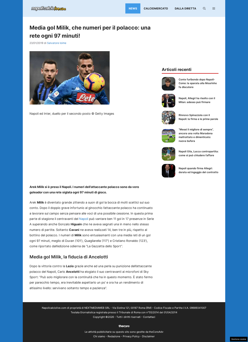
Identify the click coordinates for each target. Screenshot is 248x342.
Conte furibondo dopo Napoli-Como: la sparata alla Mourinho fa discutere (198, 83)
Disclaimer (148, 336)
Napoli (83, 219)
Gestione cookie (238, 339)
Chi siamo (99, 336)
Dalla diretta (185, 8)
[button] (204, 8)
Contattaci (149, 317)
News (133, 8)
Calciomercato (156, 8)
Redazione (114, 336)
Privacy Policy (131, 336)
